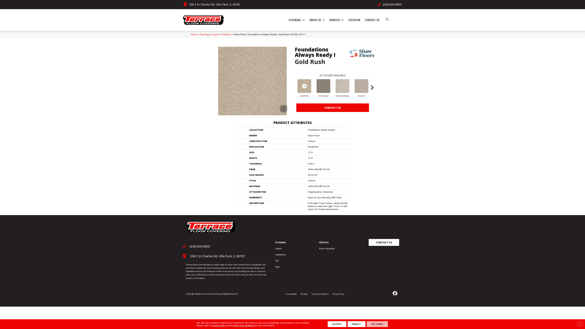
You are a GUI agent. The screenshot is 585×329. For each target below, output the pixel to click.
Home (193, 34)
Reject (356, 324)
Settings (377, 324)
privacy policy (219, 325)
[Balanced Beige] (342, 86)
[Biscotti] (361, 86)
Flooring (204, 34)
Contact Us (332, 107)
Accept (337, 324)
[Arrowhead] (323, 86)
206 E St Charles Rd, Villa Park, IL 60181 (214, 4)
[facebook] (395, 293)
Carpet (215, 34)
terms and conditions (244, 325)
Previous (293, 83)
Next (372, 83)
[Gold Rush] (304, 86)
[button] (384, 242)
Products (226, 34)
